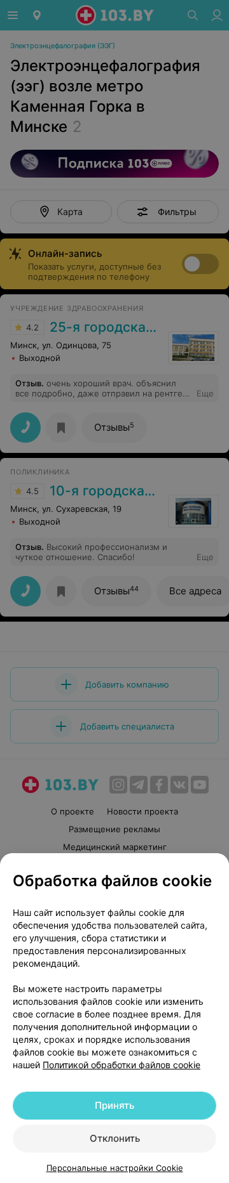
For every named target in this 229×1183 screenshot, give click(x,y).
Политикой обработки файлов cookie (121, 1064)
